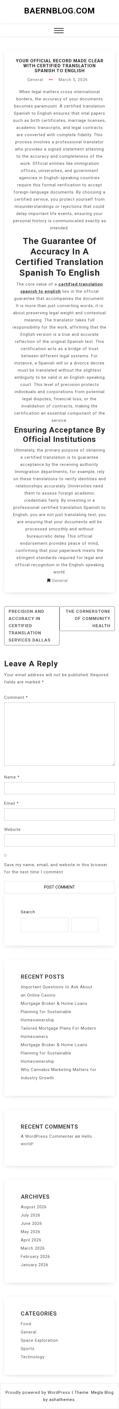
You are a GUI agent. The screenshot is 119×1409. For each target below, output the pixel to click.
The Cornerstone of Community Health (88, 618)
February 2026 (35, 1256)
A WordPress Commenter (47, 1136)
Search (28, 911)
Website (12, 829)
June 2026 (31, 1223)
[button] (59, 31)
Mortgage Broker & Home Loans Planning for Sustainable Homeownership (54, 1011)
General (35, 79)
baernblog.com (59, 10)
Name (12, 777)
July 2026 (30, 1215)
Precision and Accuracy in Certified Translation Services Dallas (30, 626)
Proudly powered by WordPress (39, 1392)
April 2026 (31, 1240)
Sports (28, 1348)
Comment (16, 697)
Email (11, 803)
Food (26, 1323)
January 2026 (34, 1264)
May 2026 (30, 1231)
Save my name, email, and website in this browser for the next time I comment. (56, 868)
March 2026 (33, 1248)
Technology (33, 1356)
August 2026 (34, 1206)
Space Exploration (39, 1340)
